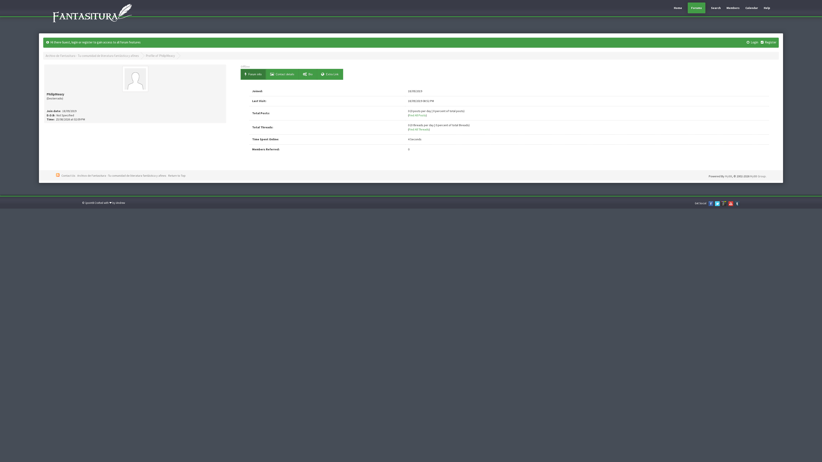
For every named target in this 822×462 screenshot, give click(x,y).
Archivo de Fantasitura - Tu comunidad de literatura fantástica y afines (92, 56)
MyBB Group (758, 176)
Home (678, 8)
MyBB (728, 176)
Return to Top (177, 176)
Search (716, 8)
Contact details (285, 74)
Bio (310, 74)
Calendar (751, 8)
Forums (696, 8)
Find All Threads (419, 129)
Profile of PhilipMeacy (160, 56)
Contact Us (68, 176)
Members (733, 8)
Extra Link (332, 74)
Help (767, 8)
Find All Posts (417, 115)
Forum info (255, 74)
